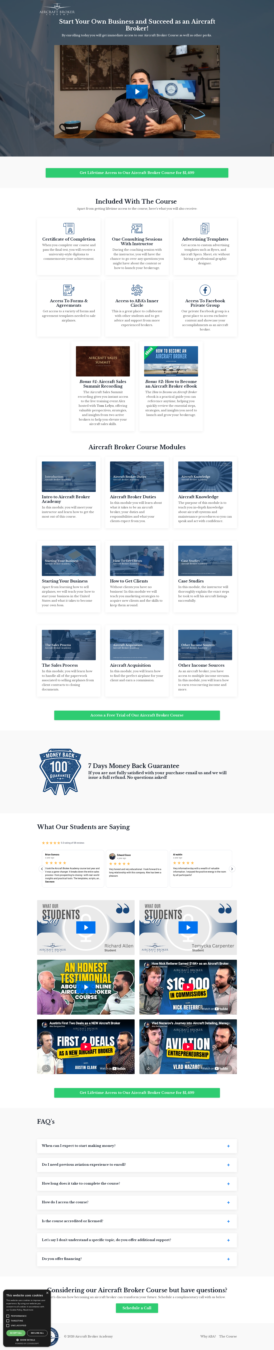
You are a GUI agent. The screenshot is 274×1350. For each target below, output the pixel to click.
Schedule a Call (137, 1308)
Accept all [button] (16, 1333)
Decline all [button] (37, 1333)
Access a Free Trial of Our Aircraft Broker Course (136, 715)
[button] (27, 1339)
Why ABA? (208, 1336)
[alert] (27, 1318)
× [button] (47, 1293)
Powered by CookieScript (27, 1343)
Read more (28, 1309)
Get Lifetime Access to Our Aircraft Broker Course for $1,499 (137, 173)
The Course (228, 1336)
